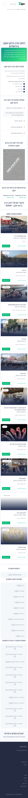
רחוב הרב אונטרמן (17, 575)
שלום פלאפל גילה (21, 513)
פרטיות (25, 765)
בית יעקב (20, 602)
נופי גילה (24, 339)
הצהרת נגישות (24, 786)
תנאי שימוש (24, 762)
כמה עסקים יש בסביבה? (18, 127)
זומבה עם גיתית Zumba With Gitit (17, 305)
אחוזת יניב (19, 591)
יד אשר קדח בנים (18, 625)
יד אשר (20, 636)
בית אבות (5, 390)
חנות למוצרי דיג (7, 218)
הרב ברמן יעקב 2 (19, 195)
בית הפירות (23, 373)
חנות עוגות (6, 530)
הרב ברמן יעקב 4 (7, 195)
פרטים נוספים (6, 246)
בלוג (26, 781)
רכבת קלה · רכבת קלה (17, 697)
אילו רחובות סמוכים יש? (18, 133)
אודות (25, 775)
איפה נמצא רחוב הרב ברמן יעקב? (15, 108)
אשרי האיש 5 (19, 597)
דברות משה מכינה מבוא (16, 619)
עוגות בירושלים (22, 547)
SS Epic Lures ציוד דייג (20, 236)
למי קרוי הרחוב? (19, 121)
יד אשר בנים (19, 613)
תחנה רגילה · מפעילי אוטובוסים (14, 647)
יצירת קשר (24, 783)
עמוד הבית (23, 9)
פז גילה (24, 270)
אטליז (5, 426)
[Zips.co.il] (22, 4)
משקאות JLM (22, 478)
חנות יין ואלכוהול (7, 461)
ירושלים (18, 9)
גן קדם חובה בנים (18, 630)
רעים (21, 585)
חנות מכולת (6, 356)
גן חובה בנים (19, 608)
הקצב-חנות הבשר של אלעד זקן (18, 444)
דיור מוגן (5, 321)
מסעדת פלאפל (7, 495)
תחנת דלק (6, 253)
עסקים (25, 778)
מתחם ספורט (6, 287)
